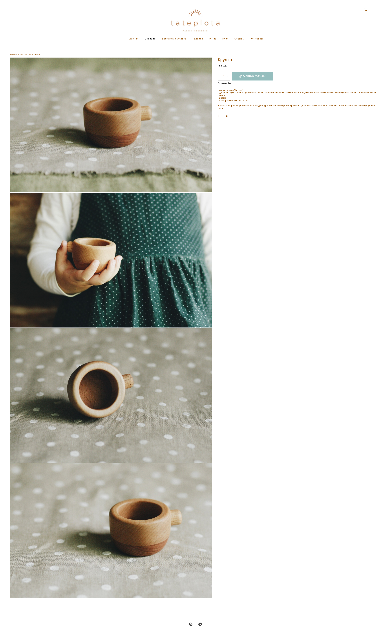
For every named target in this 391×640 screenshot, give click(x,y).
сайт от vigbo (195, 633)
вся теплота (25, 54)
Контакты (257, 38)
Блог (225, 38)
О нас (212, 38)
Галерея (198, 38)
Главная (133, 38)
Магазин (150, 38)
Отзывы (239, 38)
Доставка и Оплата (174, 38)
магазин (13, 54)
